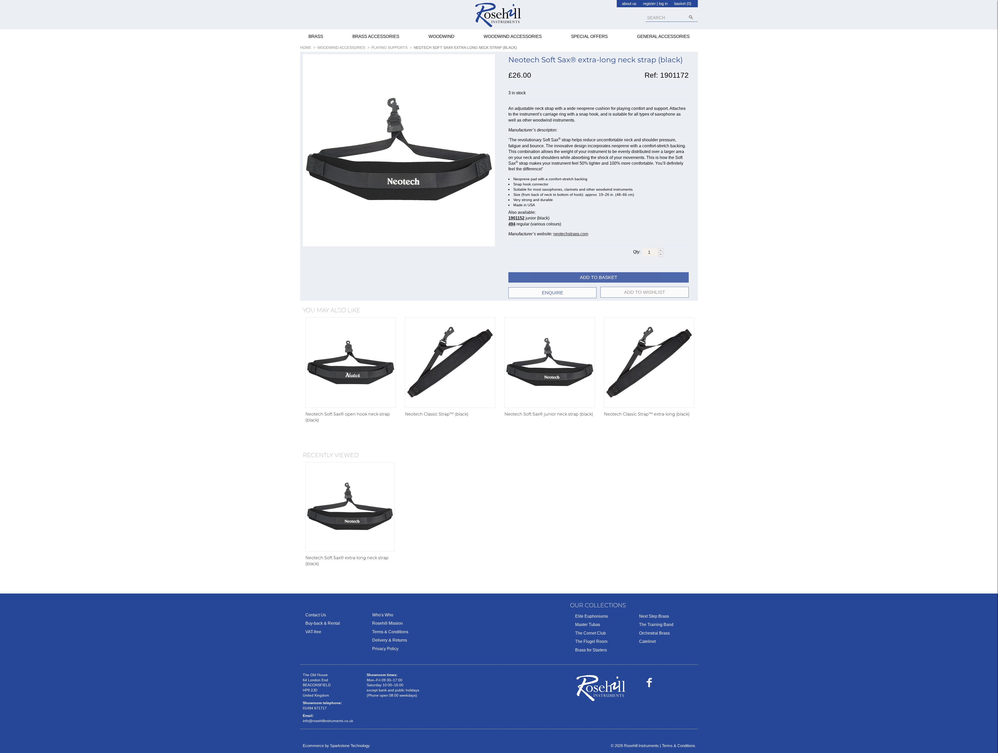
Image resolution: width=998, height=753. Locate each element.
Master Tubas (587, 624)
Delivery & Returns (389, 640)
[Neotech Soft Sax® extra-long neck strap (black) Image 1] (399, 151)
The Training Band (656, 624)
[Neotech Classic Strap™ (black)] (450, 362)
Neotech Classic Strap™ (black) (436, 414)
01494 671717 (315, 708)
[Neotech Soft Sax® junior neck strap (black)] (549, 362)
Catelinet (647, 641)
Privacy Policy (385, 649)
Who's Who (382, 615)
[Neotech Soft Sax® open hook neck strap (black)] (350, 362)
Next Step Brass (654, 616)
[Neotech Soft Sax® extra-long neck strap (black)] (350, 506)
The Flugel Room (591, 641)
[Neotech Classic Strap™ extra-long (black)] (649, 362)
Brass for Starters (591, 650)
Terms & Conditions (390, 632)
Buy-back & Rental (322, 623)
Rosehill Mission (387, 623)
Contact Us (315, 615)
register (649, 3)
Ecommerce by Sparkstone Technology (336, 745)
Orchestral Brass (654, 633)
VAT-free (313, 632)
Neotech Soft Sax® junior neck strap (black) (548, 414)
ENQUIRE (552, 292)
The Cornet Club (590, 633)
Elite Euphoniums (591, 616)
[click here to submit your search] (690, 17)
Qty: (636, 252)
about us (629, 3)
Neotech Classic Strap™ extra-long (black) (647, 414)
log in (663, 3)
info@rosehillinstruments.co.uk (328, 721)
